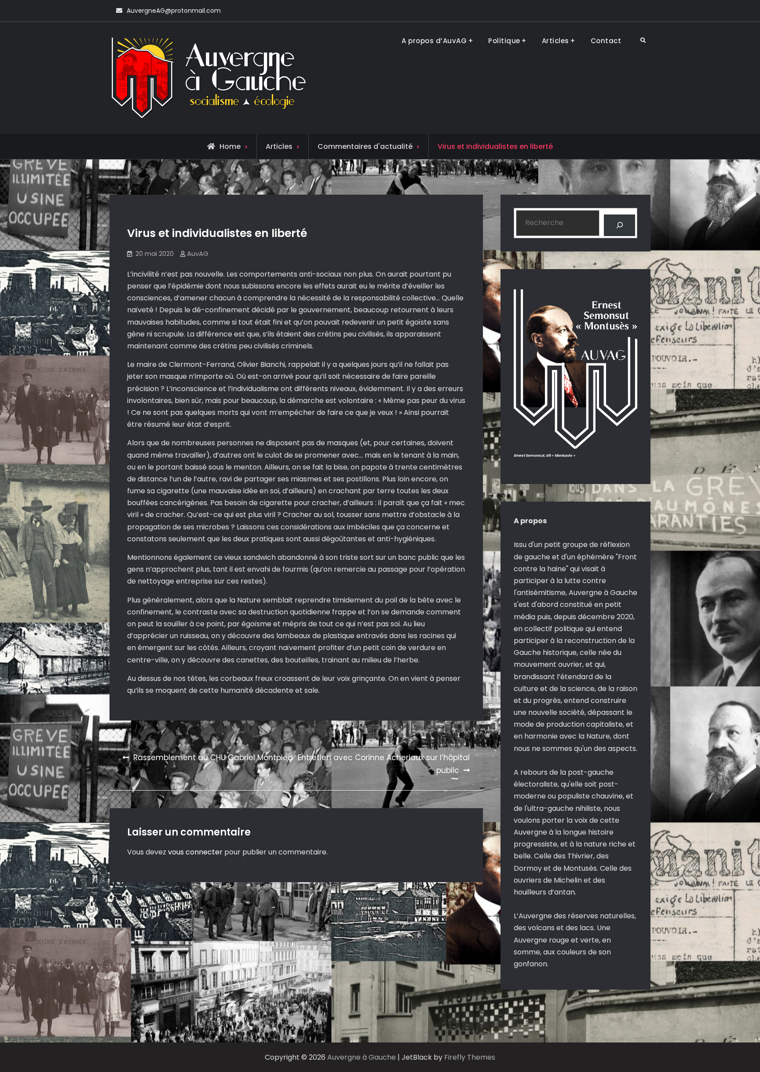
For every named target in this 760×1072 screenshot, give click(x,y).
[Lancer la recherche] (619, 225)
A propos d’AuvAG (434, 40)
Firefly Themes (469, 1057)
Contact (606, 40)
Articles (555, 40)
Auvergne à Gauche (361, 1057)
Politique (504, 40)
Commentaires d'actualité (365, 146)
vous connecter (195, 852)
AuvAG (197, 253)
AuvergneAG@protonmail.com (174, 10)
